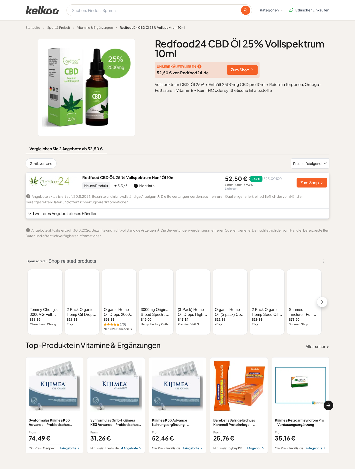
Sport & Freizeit (58, 27)
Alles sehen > (317, 346)
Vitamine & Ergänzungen (95, 27)
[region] (177, 405)
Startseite (33, 27)
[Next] (328, 405)
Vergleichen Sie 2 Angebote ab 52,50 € (66, 148)
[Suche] (245, 10)
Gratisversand (41, 163)
